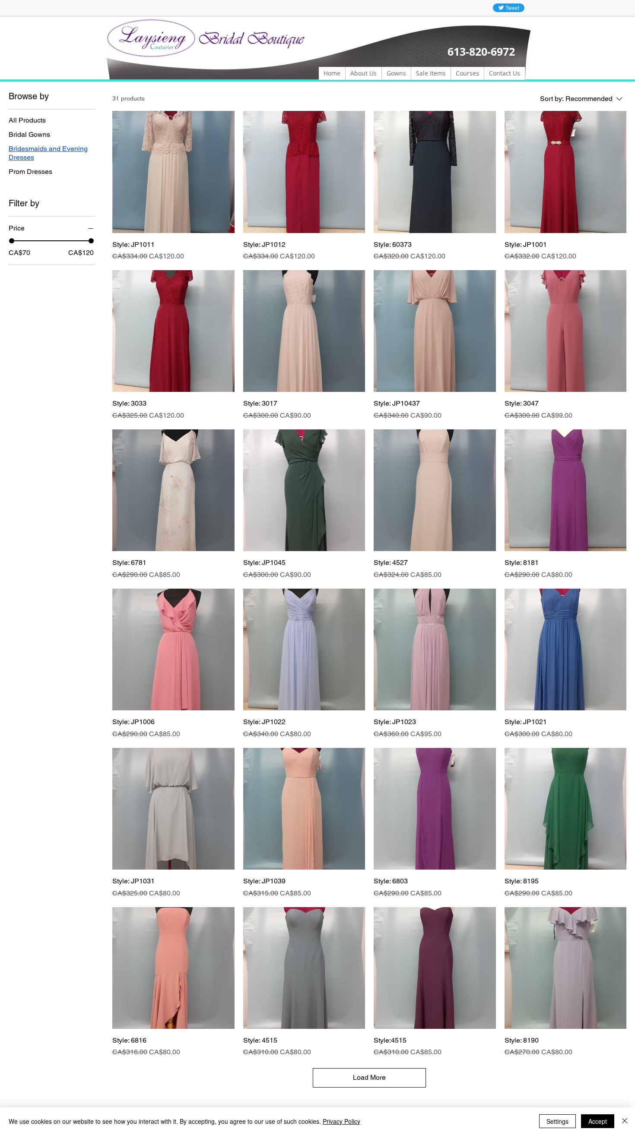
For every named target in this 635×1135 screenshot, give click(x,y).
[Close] (624, 1121)
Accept (597, 1121)
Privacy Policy (341, 1121)
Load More (369, 1077)
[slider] (11, 241)
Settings (557, 1121)
